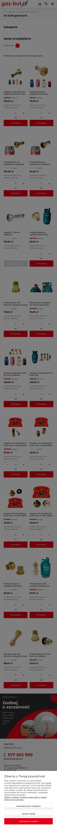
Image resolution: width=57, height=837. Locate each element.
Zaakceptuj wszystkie (28, 821)
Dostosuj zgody (28, 814)
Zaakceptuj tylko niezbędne (28, 806)
